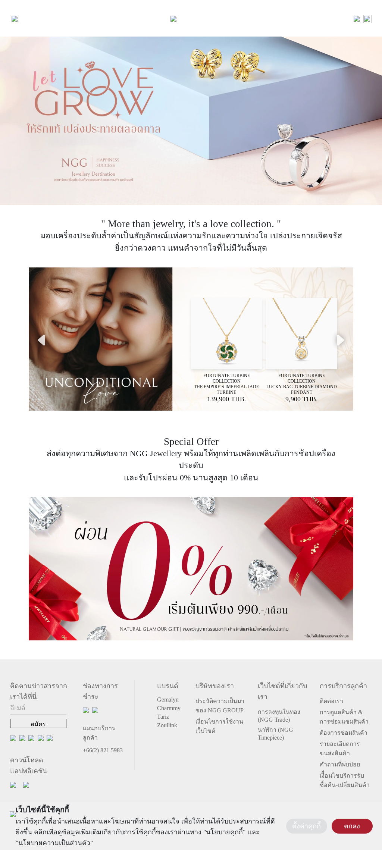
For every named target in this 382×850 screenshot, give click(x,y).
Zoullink (167, 725)
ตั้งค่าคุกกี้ (306, 826)
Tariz (163, 716)
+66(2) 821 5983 (103, 750)
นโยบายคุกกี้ (224, 832)
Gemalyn (168, 699)
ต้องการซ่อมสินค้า (343, 733)
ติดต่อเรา (331, 701)
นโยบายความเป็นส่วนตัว (54, 843)
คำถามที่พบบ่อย (340, 764)
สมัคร (38, 724)
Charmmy (169, 708)
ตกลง (352, 826)
